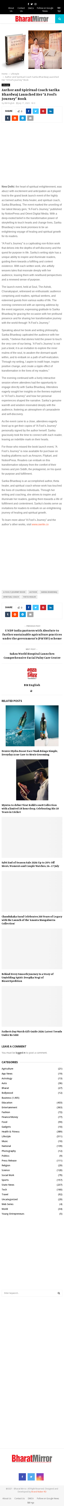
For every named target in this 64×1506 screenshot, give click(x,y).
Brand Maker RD (38, 1491)
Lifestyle (5, 85)
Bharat (5, 1088)
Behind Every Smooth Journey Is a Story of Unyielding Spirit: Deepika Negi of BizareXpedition (27, 977)
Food (4, 1121)
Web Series (7, 1204)
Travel (5, 1194)
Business (6, 1097)
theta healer (29, 597)
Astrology (7, 1078)
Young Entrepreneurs (13, 1213)
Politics (5, 1155)
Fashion (6, 1112)
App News (7, 1073)
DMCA (31, 8)
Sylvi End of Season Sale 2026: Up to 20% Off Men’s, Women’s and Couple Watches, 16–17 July (30, 864)
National (6, 1146)
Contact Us (21, 9)
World (5, 1208)
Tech (4, 1189)
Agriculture (7, 1068)
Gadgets (6, 1126)
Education (7, 1102)
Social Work (8, 1175)
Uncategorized (10, 1199)
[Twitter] (31, 1476)
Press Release (9, 1160)
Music (5, 1141)
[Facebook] (22, 1476)
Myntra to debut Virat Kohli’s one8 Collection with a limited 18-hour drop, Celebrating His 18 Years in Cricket (30, 808)
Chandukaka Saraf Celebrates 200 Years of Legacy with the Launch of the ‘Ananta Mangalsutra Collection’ (32, 920)
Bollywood (7, 1092)
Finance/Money (10, 1117)
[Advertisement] (32, 155)
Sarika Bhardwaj (49, 592)
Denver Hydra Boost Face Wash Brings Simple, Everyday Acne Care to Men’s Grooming (30, 752)
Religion (6, 1165)
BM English (9, 103)
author (33, 592)
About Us (11, 9)
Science (6, 1170)
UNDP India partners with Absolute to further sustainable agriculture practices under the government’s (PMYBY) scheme (32, 634)
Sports (5, 1179)
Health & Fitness (11, 1131)
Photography (9, 1150)
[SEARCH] (58, 1293)
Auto (4, 1083)
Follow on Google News (45, 9)
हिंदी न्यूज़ (59, 9)
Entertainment (9, 1107)
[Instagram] (40, 1476)
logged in (20, 1052)
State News (8, 1184)
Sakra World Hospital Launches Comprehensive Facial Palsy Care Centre (32, 655)
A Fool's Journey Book (14, 592)
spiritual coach (11, 597)
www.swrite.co (40, 524)
